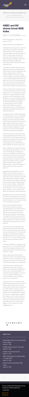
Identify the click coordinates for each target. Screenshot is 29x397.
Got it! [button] (5, 394)
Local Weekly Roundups (16, 15)
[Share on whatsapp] (17, 323)
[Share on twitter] (8, 323)
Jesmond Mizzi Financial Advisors (18, 35)
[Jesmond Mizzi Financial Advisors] (7, 4)
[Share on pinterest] (12, 323)
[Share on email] (7, 325)
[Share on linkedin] (15, 323)
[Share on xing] (21, 323)
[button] (25, 4)
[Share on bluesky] (19, 323)
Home (8, 15)
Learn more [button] (6, 390)
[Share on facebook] (6, 323)
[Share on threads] (10, 323)
